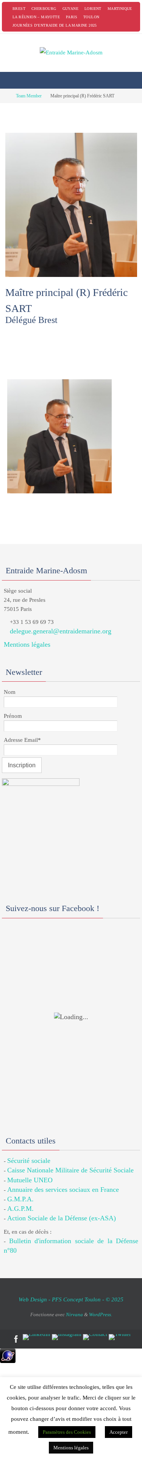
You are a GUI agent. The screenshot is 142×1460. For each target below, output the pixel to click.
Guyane (70, 8)
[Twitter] (120, 1337)
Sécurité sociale (28, 1160)
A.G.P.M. (20, 1208)
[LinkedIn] (36, 1337)
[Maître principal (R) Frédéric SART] (71, 271)
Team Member (29, 96)
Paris (71, 17)
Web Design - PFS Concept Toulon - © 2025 (71, 1299)
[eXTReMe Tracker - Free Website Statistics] (8, 1361)
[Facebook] (16, 1339)
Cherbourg (43, 8)
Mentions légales (27, 644)
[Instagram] (66, 1337)
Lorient (92, 8)
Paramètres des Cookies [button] (67, 1432)
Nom (10, 692)
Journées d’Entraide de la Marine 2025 (54, 25)
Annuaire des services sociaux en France (63, 1189)
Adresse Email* (22, 740)
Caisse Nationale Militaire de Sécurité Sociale (70, 1170)
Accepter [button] (118, 1432)
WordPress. (100, 1314)
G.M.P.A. (20, 1199)
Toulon (91, 17)
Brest (18, 8)
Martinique (120, 8)
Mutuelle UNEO (30, 1180)
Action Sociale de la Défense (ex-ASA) (61, 1218)
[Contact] (95, 1337)
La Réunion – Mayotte (36, 17)
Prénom (13, 716)
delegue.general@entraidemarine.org (60, 631)
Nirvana (74, 1314)
